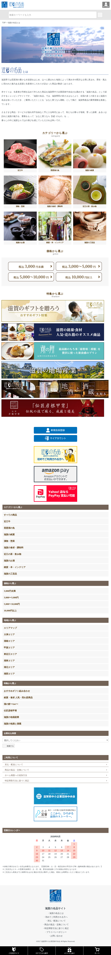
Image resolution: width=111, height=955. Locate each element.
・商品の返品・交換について (55, 924)
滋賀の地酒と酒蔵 (12, 723)
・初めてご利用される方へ (55, 917)
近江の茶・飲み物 (12, 553)
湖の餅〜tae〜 (11, 703)
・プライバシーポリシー (55, 932)
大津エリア (9, 634)
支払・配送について (14, 764)
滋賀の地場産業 (11, 717)
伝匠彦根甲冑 (10, 710)
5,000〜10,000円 (12, 603)
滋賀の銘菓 (9, 534)
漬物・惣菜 (9, 540)
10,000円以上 (10, 610)
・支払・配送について (55, 921)
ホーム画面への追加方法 (16, 775)
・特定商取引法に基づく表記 (55, 928)
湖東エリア (9, 660)
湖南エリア (9, 640)
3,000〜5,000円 (11, 597)
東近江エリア (10, 653)
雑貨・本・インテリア (15, 567)
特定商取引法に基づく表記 (17, 780)
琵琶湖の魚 (9, 527)
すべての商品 (10, 514)
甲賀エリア (9, 647)
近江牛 (7, 521)
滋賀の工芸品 (10, 573)
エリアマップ (10, 627)
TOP (4, 23)
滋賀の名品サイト (55, 908)
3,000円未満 (10, 590)
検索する (10, 745)
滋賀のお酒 (9, 560)
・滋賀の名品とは (55, 913)
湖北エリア (9, 667)
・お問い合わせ (55, 936)
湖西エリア (9, 673)
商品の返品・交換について (17, 770)
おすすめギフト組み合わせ (17, 690)
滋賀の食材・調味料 (13, 547)
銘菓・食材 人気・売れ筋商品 (18, 697)
